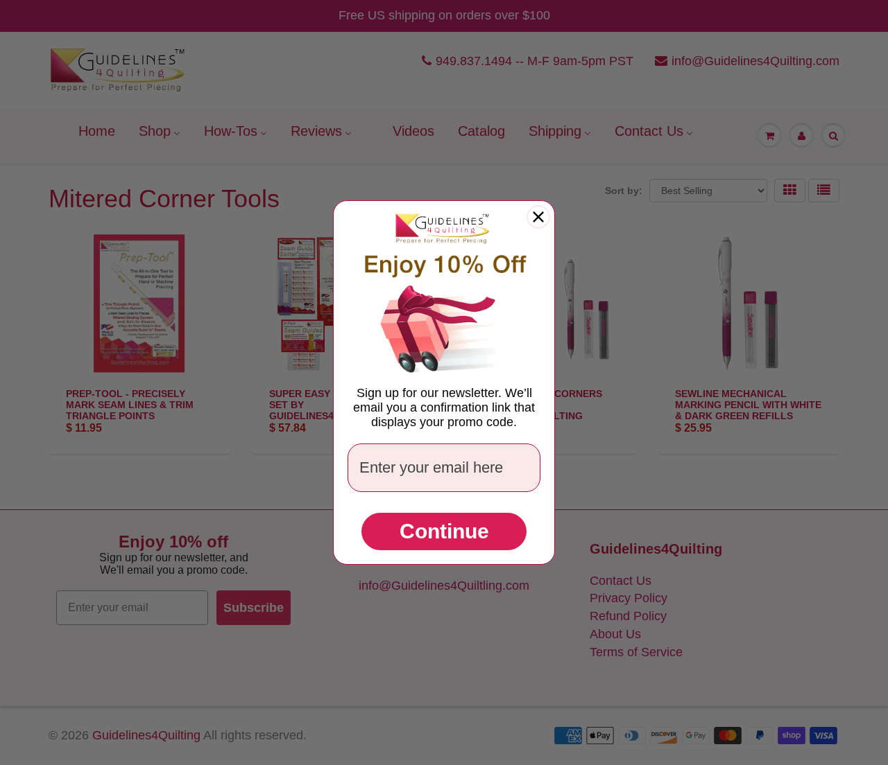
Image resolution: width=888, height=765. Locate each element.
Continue (444, 531)
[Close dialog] (538, 217)
